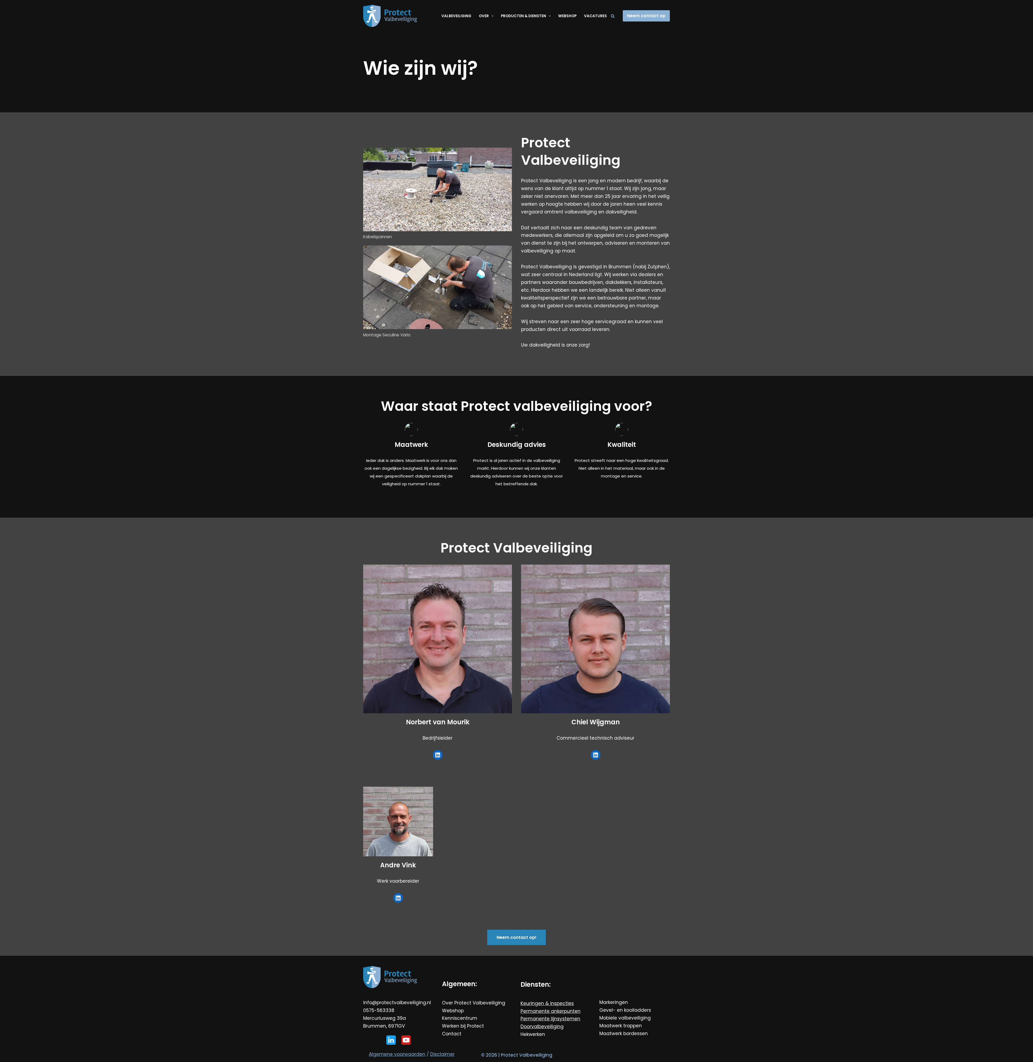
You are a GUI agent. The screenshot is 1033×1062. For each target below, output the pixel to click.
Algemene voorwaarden (397, 1054)
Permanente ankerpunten (551, 1011)
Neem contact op (646, 16)
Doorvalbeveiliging (542, 1026)
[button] (491, 16)
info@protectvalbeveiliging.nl (397, 1002)
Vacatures (595, 16)
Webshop (567, 16)
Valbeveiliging (456, 16)
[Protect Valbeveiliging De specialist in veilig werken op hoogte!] (390, 16)
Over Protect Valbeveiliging (473, 1003)
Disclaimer (442, 1054)
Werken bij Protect (463, 1026)
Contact (451, 1034)
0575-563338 (378, 1010)
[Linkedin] (391, 1040)
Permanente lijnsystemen (550, 1018)
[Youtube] (406, 1040)
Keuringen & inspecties (547, 1003)
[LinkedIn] (438, 755)
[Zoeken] (613, 16)
